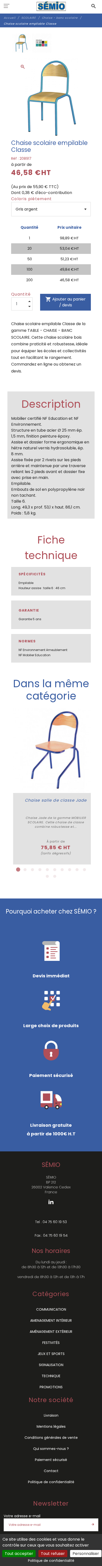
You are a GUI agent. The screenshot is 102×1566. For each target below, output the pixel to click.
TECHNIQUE (51, 1375)
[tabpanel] (55, 786)
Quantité (21, 294)
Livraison (51, 1415)
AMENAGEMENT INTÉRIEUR (51, 1320)
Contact (51, 1470)
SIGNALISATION (51, 1364)
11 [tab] (47, 876)
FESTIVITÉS (51, 1342)
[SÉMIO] (51, 6)
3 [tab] (32, 869)
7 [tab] (62, 869)
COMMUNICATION (51, 1309)
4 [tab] (39, 869)
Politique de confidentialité (51, 1481)
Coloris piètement (31, 199)
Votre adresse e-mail (22, 1515)
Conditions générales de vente (51, 1437)
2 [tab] (25, 869)
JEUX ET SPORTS (51, 1353)
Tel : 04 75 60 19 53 (51, 1221)
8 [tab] (69, 869)
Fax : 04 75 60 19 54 (51, 1235)
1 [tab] (17, 869)
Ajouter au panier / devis (65, 302)
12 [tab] (54, 876)
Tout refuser (53, 1553)
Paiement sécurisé (51, 1459)
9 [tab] (77, 869)
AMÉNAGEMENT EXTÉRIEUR (51, 1331)
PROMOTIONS (51, 1387)
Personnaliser (86, 1553)
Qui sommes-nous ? (51, 1448)
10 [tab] (84, 869)
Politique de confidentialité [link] (51, 1560)
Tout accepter (19, 1553)
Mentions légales (51, 1426)
